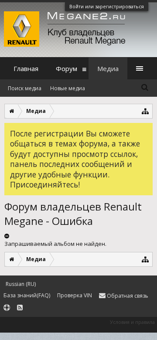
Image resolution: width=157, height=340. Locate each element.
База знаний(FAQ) (26, 295)
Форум (66, 68)
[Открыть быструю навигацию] (145, 111)
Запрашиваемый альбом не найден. (55, 244)
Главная (26, 68)
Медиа (108, 68)
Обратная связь (127, 295)
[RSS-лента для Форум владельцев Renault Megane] (20, 308)
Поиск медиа (24, 88)
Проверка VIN (74, 295)
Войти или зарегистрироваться (106, 6)
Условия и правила (132, 322)
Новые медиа (67, 88)
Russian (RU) (21, 284)
